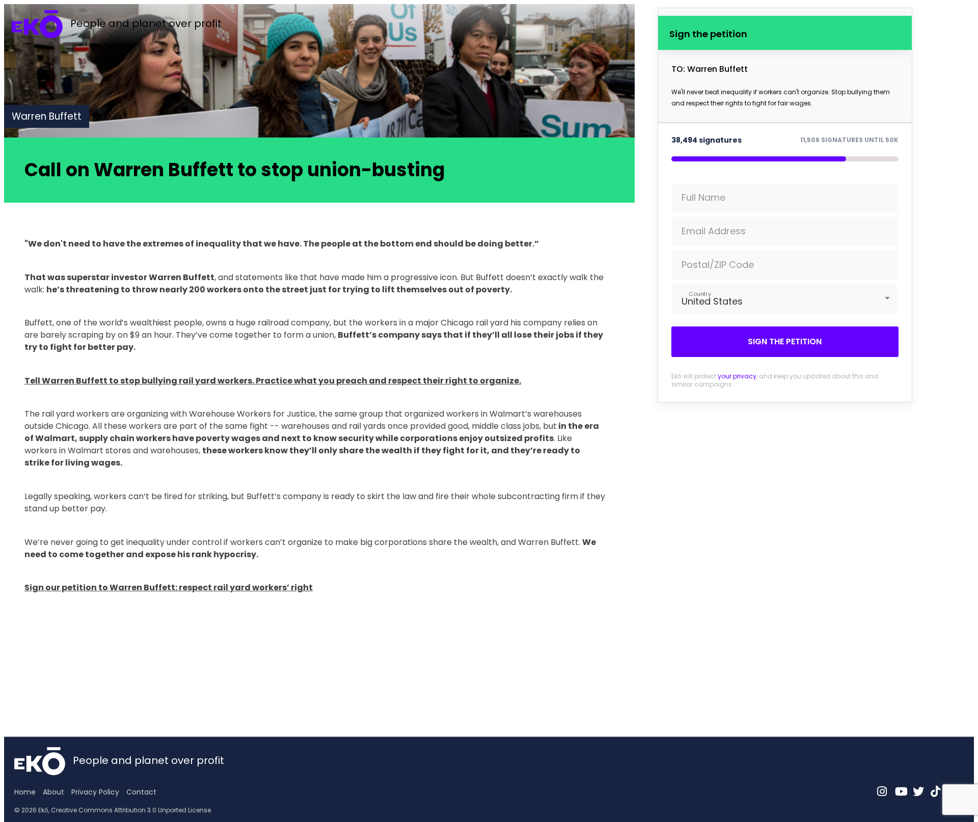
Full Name (703, 197)
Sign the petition (785, 341)
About (53, 792)
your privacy (737, 376)
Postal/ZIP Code (718, 264)
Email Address (714, 231)
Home (25, 792)
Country (700, 293)
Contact (141, 792)
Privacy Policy (95, 792)
